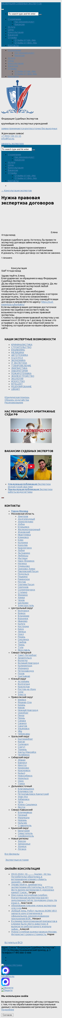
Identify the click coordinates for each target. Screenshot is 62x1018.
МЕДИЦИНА (17, 352)
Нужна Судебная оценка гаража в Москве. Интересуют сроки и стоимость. (34, 933)
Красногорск (25, 547)
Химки (21, 597)
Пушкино (23, 576)
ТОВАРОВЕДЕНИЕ (21, 365)
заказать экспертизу (12, 143)
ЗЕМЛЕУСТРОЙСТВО (22, 376)
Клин (20, 540)
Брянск (21, 613)
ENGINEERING (18, 350)
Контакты (13, 45)
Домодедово (25, 521)
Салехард (23, 744)
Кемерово (23, 768)
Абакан (21, 760)
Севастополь (25, 833)
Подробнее (7, 1009)
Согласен (7, 1015)
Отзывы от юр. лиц (25, 40)
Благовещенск (26, 788)
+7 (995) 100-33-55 (11, 136)
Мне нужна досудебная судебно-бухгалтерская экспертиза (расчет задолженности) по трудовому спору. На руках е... (34, 899)
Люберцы (23, 555)
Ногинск (22, 563)
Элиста (22, 694)
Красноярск (24, 770)
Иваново (22, 621)
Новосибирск (25, 775)
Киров (21, 707)
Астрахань (23, 681)
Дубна (21, 524)
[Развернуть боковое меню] (2, 497)
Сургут (21, 747)
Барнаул (22, 762)
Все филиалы (12, 854)
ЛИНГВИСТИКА (19, 368)
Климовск (23, 537)
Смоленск (23, 639)
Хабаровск (23, 799)
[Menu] (2, 9)
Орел (21, 634)
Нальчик (22, 823)
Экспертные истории (17, 860)
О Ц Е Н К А (17, 357)
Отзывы (12, 37)
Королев (23, 545)
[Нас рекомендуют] (31, 431)
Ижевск (22, 699)
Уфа (20, 731)
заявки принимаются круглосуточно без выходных (29, 128)
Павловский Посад (28, 571)
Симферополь (26, 836)
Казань (21, 705)
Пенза (21, 715)
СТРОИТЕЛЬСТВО (21, 347)
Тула (20, 647)
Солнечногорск (26, 589)
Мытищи (22, 558)
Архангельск (25, 658)
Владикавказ (25, 812)
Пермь (21, 718)
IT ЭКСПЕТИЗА (19, 363)
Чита (20, 802)
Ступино (22, 592)
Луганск (22, 849)
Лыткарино (24, 553)
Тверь (21, 644)
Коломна (23, 542)
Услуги (11, 27)
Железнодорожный (29, 529)
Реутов (22, 582)
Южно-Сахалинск (27, 804)
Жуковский (24, 532)
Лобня (21, 550)
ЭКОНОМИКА (18, 360)
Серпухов (23, 587)
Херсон (22, 841)
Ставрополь (25, 825)
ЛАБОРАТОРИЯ (19, 371)
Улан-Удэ (23, 796)
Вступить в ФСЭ (13, 942)
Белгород (23, 610)
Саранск (22, 723)
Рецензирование (14, 402)
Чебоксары (24, 733)
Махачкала (23, 817)
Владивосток (25, 791)
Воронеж (23, 618)
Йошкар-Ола (25, 702)
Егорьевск (23, 527)
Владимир (23, 616)
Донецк (22, 846)
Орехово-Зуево (26, 568)
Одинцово (24, 566)
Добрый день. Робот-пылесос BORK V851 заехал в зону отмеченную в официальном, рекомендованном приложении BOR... (34, 914)
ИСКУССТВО (18, 381)
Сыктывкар (24, 676)
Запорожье (24, 843)
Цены (11, 29)
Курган (21, 741)
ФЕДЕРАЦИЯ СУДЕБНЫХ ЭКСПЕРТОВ (21, 3)
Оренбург (23, 713)
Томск (21, 783)
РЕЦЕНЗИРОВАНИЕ (21, 386)
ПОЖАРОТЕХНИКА (21, 373)
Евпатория (24, 830)
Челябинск (24, 754)
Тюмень (22, 749)
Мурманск (23, 668)
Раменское (24, 579)
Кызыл (21, 773)
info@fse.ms (7, 138)
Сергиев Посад (26, 584)
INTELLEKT (17, 384)
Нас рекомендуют (24, 21)
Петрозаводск (26, 671)
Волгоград (24, 684)
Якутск (21, 807)
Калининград (25, 665)
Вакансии (20, 24)
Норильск (23, 778)
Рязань (21, 637)
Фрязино (23, 595)
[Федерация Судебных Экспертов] (17, 113)
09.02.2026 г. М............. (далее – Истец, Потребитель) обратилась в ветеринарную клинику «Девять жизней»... (31, 878)
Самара (22, 720)
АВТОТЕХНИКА (19, 355)
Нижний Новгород (28, 710)
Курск (21, 629)
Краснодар (24, 686)
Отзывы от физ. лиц (26, 42)
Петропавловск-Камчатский (33, 794)
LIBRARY (15, 389)
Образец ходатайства (17, 400)
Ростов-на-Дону (27, 689)
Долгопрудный (26, 519)
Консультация (15, 32)
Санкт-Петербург (27, 655)
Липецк (22, 631)
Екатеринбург (25, 739)
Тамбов (22, 642)
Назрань (22, 820)
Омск (21, 781)
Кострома (23, 626)
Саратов (22, 726)
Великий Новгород (28, 663)
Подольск (23, 574)
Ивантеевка (24, 534)
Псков (21, 673)
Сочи (20, 692)
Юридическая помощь (17, 397)
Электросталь (26, 605)
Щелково (23, 603)
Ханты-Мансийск (27, 752)
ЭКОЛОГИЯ (17, 378)
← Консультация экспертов (16, 190)
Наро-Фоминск (26, 561)
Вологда (22, 660)
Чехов (21, 600)
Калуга (21, 623)
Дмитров (23, 516)
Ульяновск (23, 728)
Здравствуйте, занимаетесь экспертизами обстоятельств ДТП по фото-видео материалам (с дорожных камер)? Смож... (32, 888)
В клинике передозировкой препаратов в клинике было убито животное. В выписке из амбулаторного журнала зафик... (34, 925)
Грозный (22, 815)
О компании (14, 19)
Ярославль (24, 650)
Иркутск (22, 765)
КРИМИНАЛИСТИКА (21, 344)
